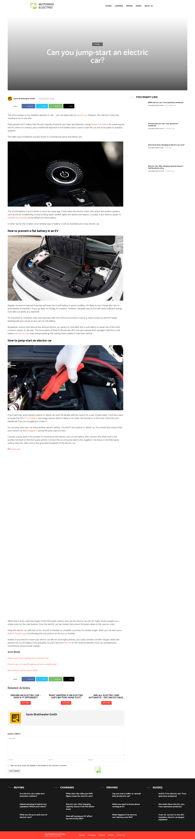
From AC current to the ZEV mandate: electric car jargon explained (171, 817)
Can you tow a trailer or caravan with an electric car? (126, 795)
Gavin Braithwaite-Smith (24, 98)
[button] (102, 6)
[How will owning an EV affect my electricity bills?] (59, 818)
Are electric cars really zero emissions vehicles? (32, 795)
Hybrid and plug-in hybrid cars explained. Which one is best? (33, 805)
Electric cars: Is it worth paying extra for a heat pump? (32, 664)
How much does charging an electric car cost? (166, 145)
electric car (82, 115)
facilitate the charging (17, 218)
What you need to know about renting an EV (126, 805)
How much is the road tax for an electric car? (28, 658)
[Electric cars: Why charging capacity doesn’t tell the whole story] (138, 174)
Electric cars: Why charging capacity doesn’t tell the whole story (165, 167)
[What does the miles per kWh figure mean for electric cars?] (59, 795)
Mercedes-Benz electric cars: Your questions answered (171, 805)
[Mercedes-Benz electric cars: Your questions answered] (151, 806)
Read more (25, 703)
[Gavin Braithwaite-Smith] (10, 98)
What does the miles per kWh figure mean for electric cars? (79, 795)
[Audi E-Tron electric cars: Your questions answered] (151, 795)
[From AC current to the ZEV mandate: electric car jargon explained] (151, 816)
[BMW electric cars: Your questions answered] (138, 110)
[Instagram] (160, 5)
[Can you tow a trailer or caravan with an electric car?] (105, 795)
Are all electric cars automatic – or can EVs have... (106, 697)
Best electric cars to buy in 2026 (22, 670)
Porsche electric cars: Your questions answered (163, 124)
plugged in (32, 431)
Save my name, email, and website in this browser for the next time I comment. (38, 765)
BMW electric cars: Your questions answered (165, 102)
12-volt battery (30, 418)
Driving (97, 44)
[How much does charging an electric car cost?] (138, 152)
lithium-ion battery (99, 124)
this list (67, 643)
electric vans (23, 333)
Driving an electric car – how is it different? (26, 697)
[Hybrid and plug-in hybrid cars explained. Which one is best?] (13, 806)
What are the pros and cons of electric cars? (33, 816)
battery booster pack (17, 633)
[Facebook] (157, 5)
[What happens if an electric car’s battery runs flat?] (105, 816)
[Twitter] (163, 5)
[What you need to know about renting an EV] (105, 806)
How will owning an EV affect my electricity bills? (79, 817)
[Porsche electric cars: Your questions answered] (138, 131)
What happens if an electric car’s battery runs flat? (66, 697)
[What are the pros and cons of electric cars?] (13, 816)
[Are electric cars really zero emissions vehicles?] (13, 795)
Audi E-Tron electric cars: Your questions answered (172, 795)
